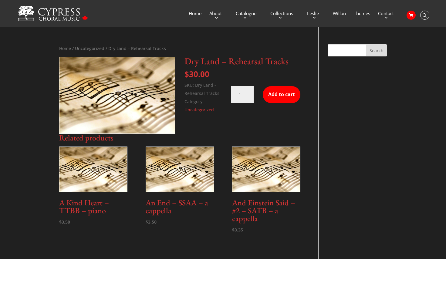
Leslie (313, 13)
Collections (281, 13)
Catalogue (246, 13)
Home (195, 13)
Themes (362, 13)
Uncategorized (89, 48)
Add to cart (281, 94)
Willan (339, 13)
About (215, 13)
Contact (386, 13)
